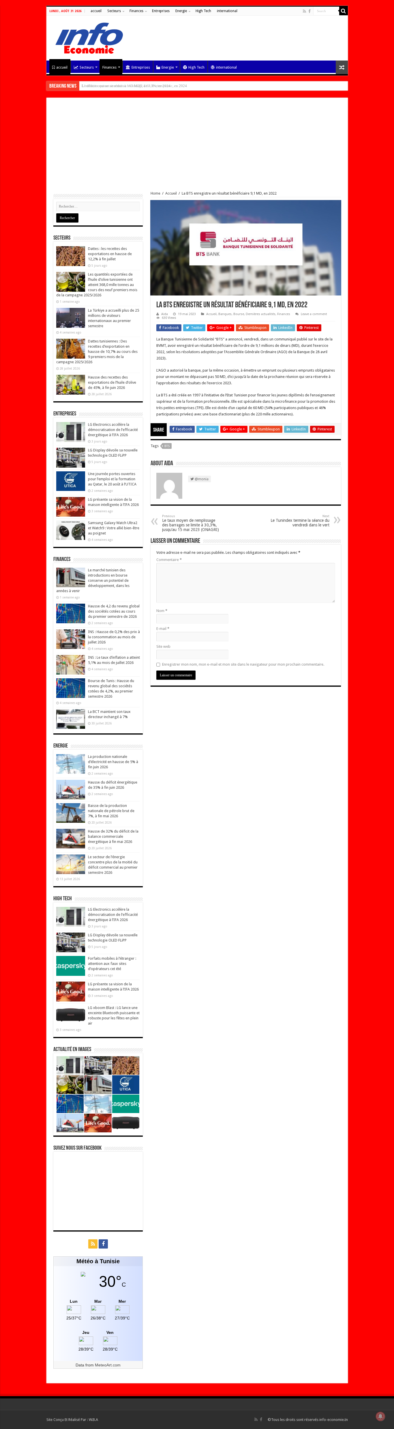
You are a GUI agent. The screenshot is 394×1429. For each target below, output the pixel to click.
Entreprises (161, 11)
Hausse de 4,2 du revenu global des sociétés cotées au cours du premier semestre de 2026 (114, 611)
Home (155, 193)
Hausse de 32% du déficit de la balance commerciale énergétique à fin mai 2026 (113, 836)
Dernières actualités (260, 314)
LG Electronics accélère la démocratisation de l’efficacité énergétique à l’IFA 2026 (113, 429)
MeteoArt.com (108, 1365)
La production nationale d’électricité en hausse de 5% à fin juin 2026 (113, 761)
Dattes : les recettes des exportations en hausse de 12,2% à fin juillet (110, 253)
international (227, 11)
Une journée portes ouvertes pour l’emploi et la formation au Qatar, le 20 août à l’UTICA (112, 479)
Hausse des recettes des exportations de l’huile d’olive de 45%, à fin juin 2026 (112, 382)
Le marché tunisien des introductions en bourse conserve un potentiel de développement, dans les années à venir (93, 580)
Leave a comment (314, 314)
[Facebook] (309, 11)
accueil (96, 11)
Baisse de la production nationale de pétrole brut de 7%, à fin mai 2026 (111, 810)
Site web (163, 646)
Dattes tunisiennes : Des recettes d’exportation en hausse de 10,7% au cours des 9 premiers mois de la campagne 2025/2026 (97, 351)
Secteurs (114, 11)
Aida (164, 314)
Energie (181, 11)
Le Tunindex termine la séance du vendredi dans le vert (300, 520)
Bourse (238, 314)
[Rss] (304, 11)
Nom (161, 611)
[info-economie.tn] (87, 37)
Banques (225, 314)
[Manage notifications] (380, 1416)
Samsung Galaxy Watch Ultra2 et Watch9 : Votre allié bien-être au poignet (113, 528)
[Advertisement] (197, 148)
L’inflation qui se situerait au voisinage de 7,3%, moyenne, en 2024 (134, 86)
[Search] (343, 11)
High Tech (203, 11)
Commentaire (169, 560)
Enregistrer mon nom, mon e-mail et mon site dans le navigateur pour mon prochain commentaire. (243, 664)
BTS (167, 446)
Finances (136, 11)
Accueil (171, 193)
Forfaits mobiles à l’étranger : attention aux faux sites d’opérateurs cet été (112, 963)
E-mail (162, 628)
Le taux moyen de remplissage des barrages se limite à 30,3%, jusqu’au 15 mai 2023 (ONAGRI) (190, 523)
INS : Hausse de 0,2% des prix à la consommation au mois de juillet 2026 (114, 637)
